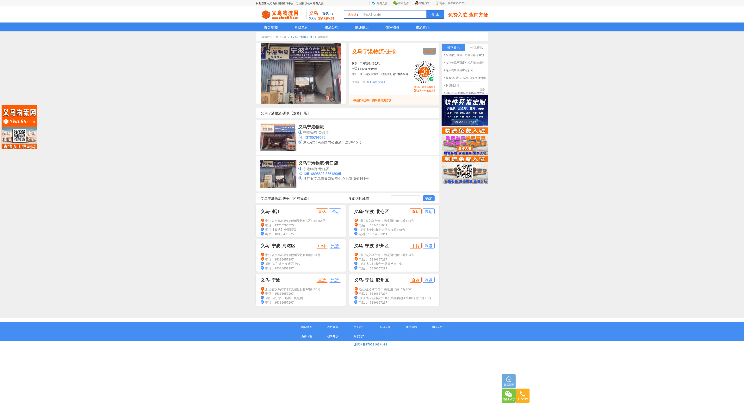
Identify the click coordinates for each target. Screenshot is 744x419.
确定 (428, 198)
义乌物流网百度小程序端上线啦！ (466, 62)
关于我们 (359, 327)
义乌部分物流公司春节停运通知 (465, 55)
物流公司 (331, 26)
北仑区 (382, 211)
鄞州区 (382, 245)
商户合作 (403, 3)
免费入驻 (382, 3)
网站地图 (306, 327)
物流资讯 (423, 26)
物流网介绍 (452, 85)
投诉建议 (332, 336)
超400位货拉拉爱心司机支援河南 (466, 78)
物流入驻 (437, 327)
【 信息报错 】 (378, 82)
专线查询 (301, 26)
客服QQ (424, 3)
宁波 (369, 211)
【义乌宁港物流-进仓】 (303, 37)
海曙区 (288, 245)
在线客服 (332, 327)
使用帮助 (411, 327)
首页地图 (271, 26)
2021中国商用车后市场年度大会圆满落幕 (466, 93)
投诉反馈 (385, 327)
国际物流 (392, 26)
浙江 (276, 211)
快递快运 (362, 26)
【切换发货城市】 (326, 18)
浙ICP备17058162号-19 (371, 344)
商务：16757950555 (452, 3)
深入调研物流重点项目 (459, 70)
